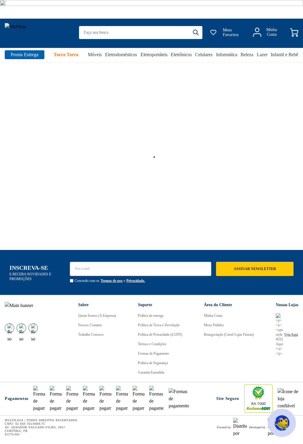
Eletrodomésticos (121, 54)
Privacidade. (135, 281)
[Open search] (197, 32)
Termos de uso (112, 281)
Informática (226, 54)
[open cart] (294, 32)
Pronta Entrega (24, 54)
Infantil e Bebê (284, 54)
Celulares (203, 54)
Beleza (247, 54)
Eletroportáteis (154, 54)
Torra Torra (66, 54)
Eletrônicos (181, 54)
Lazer (262, 54)
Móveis (95, 54)
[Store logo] (38, 32)
